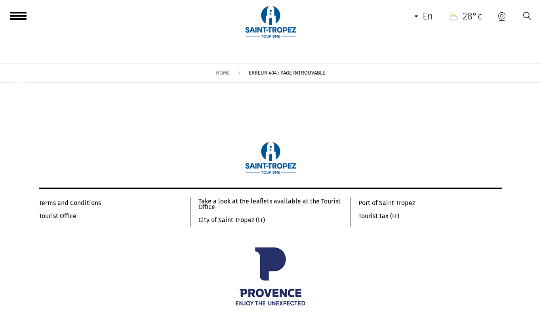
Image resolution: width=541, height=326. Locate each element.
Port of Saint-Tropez (386, 203)
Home (223, 73)
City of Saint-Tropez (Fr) (231, 220)
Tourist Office (57, 216)
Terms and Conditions (70, 203)
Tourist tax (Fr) (378, 216)
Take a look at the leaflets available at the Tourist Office (269, 204)
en (428, 16)
